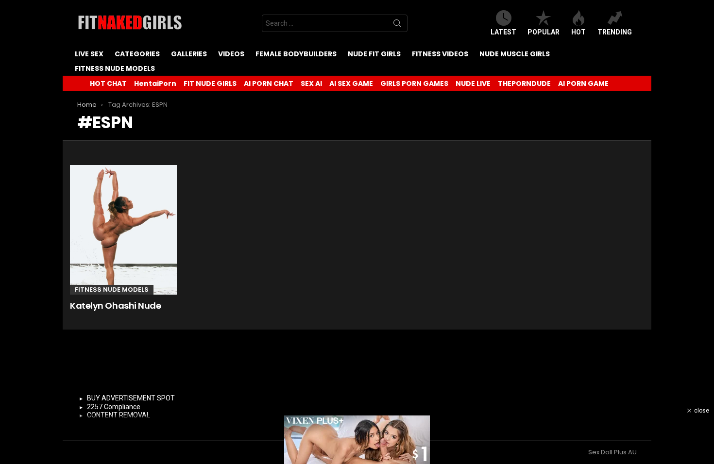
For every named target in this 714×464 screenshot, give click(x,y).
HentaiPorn (155, 83)
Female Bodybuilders (296, 54)
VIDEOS (231, 54)
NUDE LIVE (473, 83)
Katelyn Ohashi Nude (115, 305)
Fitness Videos (440, 54)
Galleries (189, 54)
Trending (614, 32)
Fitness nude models (115, 68)
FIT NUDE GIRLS (210, 83)
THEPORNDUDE (524, 83)
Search (397, 25)
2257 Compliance (113, 407)
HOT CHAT (108, 83)
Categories (137, 54)
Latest (503, 32)
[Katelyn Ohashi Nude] (123, 230)
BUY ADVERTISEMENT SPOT (131, 398)
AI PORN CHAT (268, 83)
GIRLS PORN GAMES (414, 83)
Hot (578, 32)
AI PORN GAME (583, 83)
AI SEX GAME (351, 83)
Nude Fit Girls (374, 54)
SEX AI (311, 83)
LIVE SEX (89, 54)
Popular (543, 32)
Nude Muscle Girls (514, 54)
